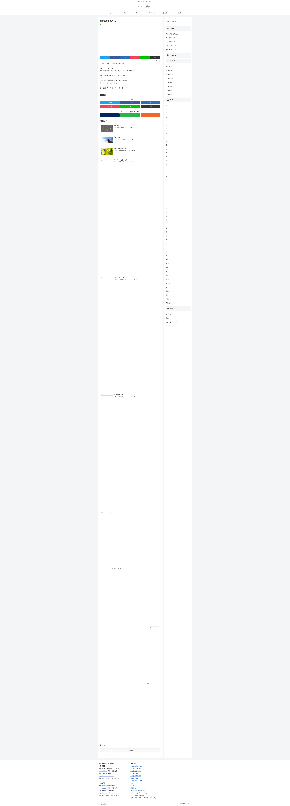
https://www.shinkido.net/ (106, 776)
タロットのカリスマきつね (138, 793)
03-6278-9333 (103, 771)
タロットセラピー (135, 783)
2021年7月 (169, 90)
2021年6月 (169, 94)
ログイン (168, 314)
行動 (167, 299)
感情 (167, 275)
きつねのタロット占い (137, 766)
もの (167, 228)
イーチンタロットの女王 (137, 795)
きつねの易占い (135, 773)
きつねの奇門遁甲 (135, 776)
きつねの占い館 (135, 785)
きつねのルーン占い (136, 781)
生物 (104, 94)
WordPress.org (170, 326)
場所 (167, 267)
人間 (167, 263)
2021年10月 (169, 78)
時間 (167, 279)
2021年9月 (169, 82)
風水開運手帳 (134, 778)
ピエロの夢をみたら (172, 45)
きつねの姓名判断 (135, 771)
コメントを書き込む (130, 750)
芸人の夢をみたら (171, 42)
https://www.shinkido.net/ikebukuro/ (109, 793)
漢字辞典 (133, 788)
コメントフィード (171, 322)
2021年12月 (169, 70)
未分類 (168, 283)
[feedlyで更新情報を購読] (130, 115)
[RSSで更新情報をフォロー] (150, 115)
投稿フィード (170, 318)
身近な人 (168, 303)
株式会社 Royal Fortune (137, 790)
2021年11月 (169, 74)
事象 (167, 259)
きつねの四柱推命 (135, 768)
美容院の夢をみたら (172, 34)
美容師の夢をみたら (172, 49)
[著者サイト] (110, 115)
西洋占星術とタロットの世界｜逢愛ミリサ (143, 798)
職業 (167, 295)
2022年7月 (169, 66)
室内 (167, 271)
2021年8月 (169, 86)
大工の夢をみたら (171, 38)
